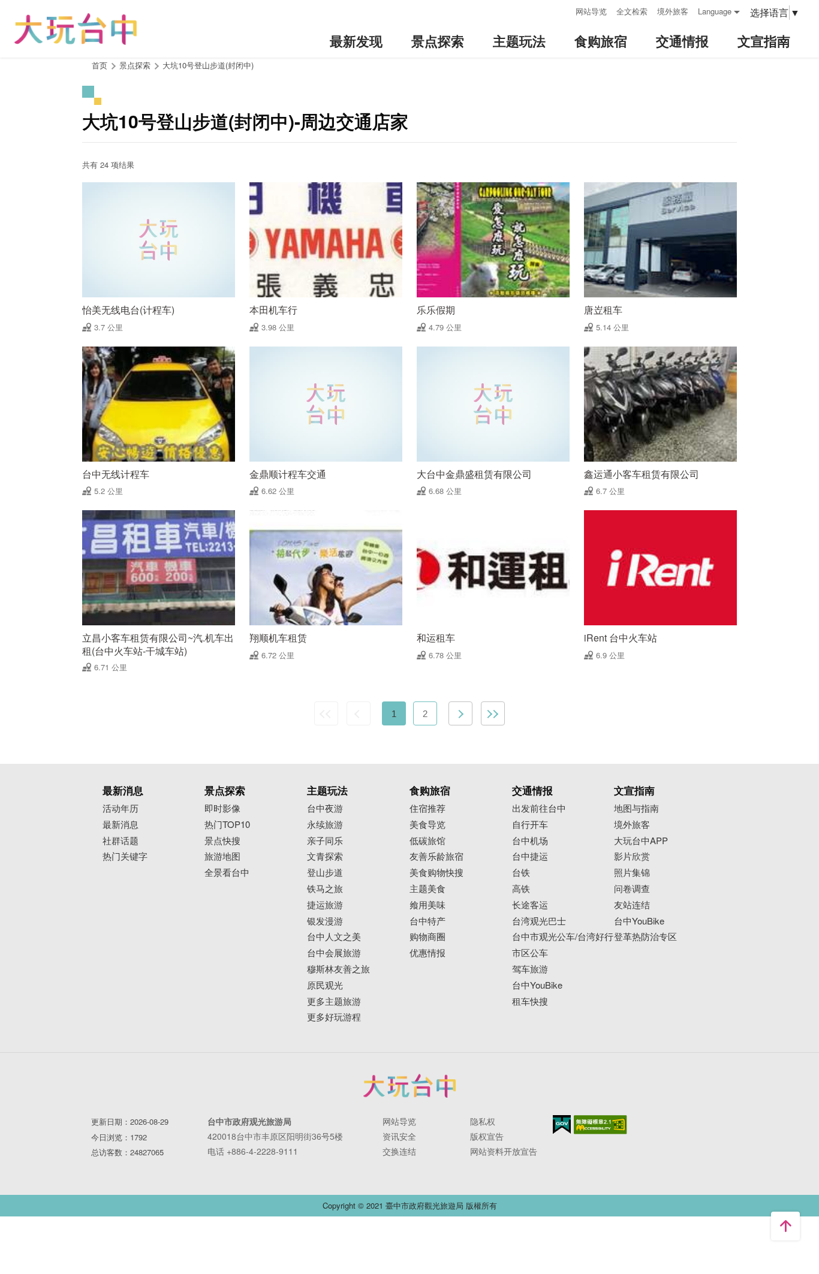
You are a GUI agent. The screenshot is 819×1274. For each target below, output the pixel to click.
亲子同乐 (325, 841)
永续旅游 (325, 825)
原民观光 (325, 985)
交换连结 (399, 1151)
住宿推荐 (427, 808)
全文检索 (632, 11)
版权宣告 (487, 1136)
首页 (99, 65)
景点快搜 (222, 841)
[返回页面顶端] (785, 1226)
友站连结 (632, 905)
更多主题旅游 (334, 1001)
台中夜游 (325, 808)
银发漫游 (325, 921)
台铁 (521, 873)
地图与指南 (636, 808)
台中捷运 (530, 856)
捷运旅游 (325, 905)
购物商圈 (427, 937)
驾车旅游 (530, 969)
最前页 (326, 713)
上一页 (359, 713)
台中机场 (530, 841)
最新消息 (120, 825)
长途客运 (530, 905)
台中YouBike (537, 985)
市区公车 (530, 953)
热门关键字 (125, 856)
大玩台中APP (641, 841)
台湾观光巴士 (539, 921)
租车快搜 (530, 1001)
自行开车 (530, 825)
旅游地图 (222, 856)
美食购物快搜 (436, 873)
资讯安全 (399, 1136)
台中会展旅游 (334, 953)
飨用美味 (427, 905)
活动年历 (120, 808)
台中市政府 (409, 1086)
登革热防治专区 (645, 937)
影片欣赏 (632, 856)
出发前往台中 (539, 808)
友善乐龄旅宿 (436, 856)
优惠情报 (427, 953)
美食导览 (427, 825)
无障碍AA (600, 1124)
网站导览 (591, 11)
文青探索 (325, 856)
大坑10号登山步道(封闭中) (208, 65)
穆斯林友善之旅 (338, 969)
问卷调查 (632, 889)
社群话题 (120, 841)
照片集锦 (632, 873)
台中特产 (427, 921)
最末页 (493, 713)
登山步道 (325, 873)
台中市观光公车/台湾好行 (562, 937)
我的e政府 (562, 1124)
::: (562, 10)
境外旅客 (672, 11)
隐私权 (482, 1121)
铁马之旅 (325, 889)
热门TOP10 (227, 825)
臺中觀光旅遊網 (75, 29)
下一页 (460, 713)
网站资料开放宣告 (503, 1151)
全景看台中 (226, 873)
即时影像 (222, 808)
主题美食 (427, 889)
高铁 (521, 889)
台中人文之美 (334, 937)
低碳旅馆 (427, 841)
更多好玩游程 (334, 1017)
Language (714, 11)
